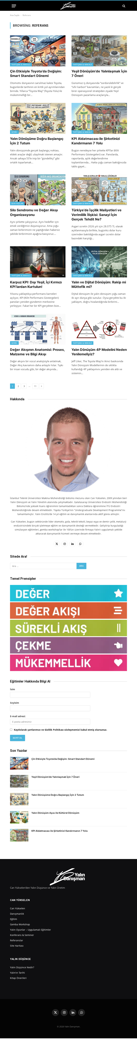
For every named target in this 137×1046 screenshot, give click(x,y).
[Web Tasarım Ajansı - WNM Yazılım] (68, 1042)
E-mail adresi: (18, 716)
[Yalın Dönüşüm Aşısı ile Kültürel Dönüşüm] (19, 817)
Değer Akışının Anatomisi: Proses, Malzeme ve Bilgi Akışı (37, 352)
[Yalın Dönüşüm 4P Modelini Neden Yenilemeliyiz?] (99, 329)
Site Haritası (17, 945)
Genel (14, 132)
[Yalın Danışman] (68, 5)
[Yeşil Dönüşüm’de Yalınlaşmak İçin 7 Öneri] (99, 50)
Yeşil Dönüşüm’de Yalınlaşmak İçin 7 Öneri (99, 73)
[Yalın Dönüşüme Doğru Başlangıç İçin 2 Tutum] (37, 118)
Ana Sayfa (14, 15)
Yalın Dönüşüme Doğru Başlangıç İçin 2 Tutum (36, 141)
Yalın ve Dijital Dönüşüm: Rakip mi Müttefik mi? (99, 284)
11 (35, 386)
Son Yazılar (17, 203)
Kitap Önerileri (18, 978)
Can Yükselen (17, 908)
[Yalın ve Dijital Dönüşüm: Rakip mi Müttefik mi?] (99, 261)
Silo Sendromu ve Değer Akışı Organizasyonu (34, 212)
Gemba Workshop (20, 924)
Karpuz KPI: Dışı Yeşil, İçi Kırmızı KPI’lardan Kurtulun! (36, 284)
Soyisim (14, 702)
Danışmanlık (17, 913)
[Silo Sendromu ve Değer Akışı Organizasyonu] (37, 189)
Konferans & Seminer (22, 935)
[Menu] (14, 6)
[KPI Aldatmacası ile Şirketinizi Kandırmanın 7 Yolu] (99, 118)
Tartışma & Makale (21, 64)
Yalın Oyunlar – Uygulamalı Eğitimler (30, 929)
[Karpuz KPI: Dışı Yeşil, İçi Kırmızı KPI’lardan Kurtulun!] (37, 261)
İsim (12, 689)
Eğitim (13, 919)
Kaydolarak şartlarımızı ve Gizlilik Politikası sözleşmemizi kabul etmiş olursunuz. (60, 729)
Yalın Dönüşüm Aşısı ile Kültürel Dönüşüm (55, 812)
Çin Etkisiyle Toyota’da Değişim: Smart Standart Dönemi (36, 73)
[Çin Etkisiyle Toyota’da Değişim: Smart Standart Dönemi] (37, 50)
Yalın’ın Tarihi (17, 972)
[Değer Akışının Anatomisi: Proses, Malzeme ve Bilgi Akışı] (37, 329)
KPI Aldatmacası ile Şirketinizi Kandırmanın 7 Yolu (96, 141)
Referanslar (16, 940)
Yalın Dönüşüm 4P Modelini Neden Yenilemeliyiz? (99, 352)
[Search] (123, 6)
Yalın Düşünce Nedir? (22, 967)
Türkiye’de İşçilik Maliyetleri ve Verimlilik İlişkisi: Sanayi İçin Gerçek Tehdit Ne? (96, 214)
